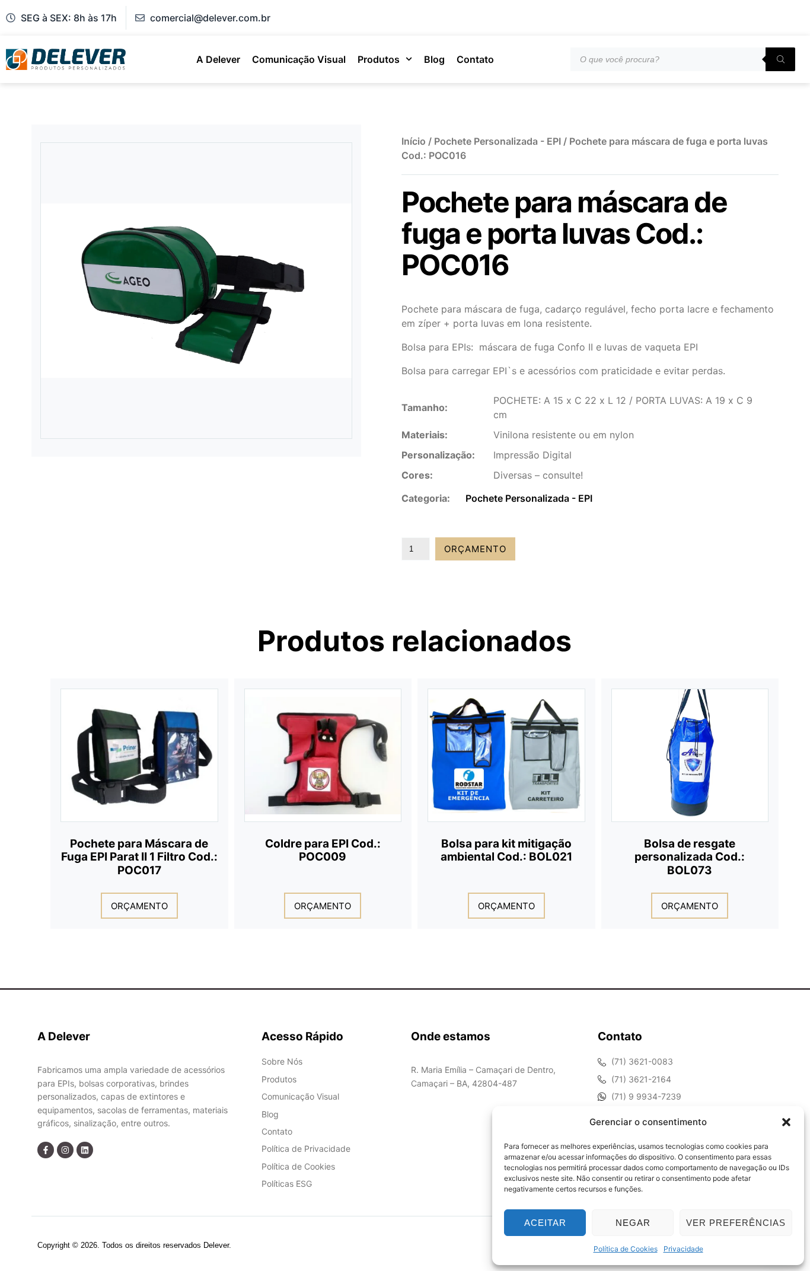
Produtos (379, 59)
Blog (434, 59)
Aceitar (545, 1223)
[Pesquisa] (780, 59)
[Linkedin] (84, 1150)
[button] (786, 1122)
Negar (633, 1223)
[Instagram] (65, 1150)
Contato (475, 59)
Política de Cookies (626, 1248)
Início (413, 141)
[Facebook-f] (45, 1150)
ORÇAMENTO (475, 549)
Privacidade (683, 1248)
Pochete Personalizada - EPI (497, 141)
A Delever (218, 59)
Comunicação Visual (299, 59)
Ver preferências (736, 1223)
